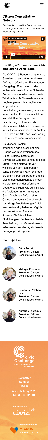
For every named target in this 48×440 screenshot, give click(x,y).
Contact (24, 382)
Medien (24, 385)
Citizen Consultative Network (30, 253)
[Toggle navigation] (42, 5)
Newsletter (24, 378)
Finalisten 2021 (9, 25)
